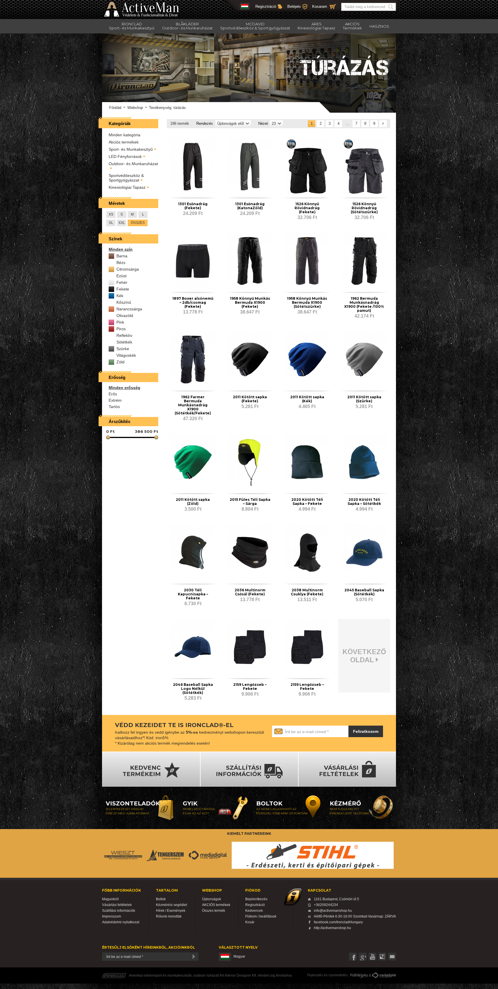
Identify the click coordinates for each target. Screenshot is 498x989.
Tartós (114, 406)
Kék (119, 295)
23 (274, 123)
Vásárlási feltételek (117, 905)
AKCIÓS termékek (216, 905)
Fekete (122, 289)
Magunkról (110, 899)
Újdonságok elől (230, 123)
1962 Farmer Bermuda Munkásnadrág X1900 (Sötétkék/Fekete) (193, 405)
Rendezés (204, 123)
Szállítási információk (118, 911)
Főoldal (115, 107)
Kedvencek (254, 911)
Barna (121, 256)
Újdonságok (211, 899)
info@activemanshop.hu (333, 911)
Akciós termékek (124, 142)
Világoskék (126, 355)
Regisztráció (265, 6)
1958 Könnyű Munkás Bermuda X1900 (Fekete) (250, 302)
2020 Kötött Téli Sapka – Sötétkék (364, 501)
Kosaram (319, 6)
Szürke (122, 348)
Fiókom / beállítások (260, 916)
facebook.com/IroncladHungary (338, 922)
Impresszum (111, 916)
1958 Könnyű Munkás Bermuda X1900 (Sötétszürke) (307, 302)
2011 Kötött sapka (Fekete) (250, 399)
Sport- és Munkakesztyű (131, 149)
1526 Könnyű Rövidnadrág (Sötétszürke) (364, 208)
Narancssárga (129, 309)
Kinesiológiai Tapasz (127, 187)
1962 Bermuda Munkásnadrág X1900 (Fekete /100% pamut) (364, 304)
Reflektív (124, 335)
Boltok (161, 899)
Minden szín (121, 249)
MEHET (392, 7)
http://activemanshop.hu (332, 928)
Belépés (294, 6)
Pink (120, 322)
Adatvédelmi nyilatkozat (120, 922)
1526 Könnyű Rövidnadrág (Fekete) (307, 208)
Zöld (120, 362)
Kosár (249, 922)
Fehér (121, 282)
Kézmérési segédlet (171, 905)
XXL (121, 223)
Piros (121, 328)
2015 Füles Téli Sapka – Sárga (250, 501)
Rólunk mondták (169, 916)
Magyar (239, 956)
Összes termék (213, 911)
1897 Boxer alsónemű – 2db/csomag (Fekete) (192, 302)
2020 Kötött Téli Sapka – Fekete (307, 501)
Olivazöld (124, 315)
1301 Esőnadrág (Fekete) (192, 206)
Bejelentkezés (256, 899)
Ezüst (121, 275)
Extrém (115, 400)
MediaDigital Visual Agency (384, 976)
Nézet (263, 123)
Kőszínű (123, 302)
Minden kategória (124, 135)
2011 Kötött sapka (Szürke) (364, 399)
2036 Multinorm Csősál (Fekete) (250, 592)
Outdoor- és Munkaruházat (133, 163)
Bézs (120, 262)
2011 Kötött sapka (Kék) (307, 399)
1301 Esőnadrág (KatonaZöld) (250, 206)
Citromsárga (127, 269)
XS (111, 214)
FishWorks (359, 976)
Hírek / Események (170, 911)
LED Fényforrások (125, 156)
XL (111, 223)
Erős (113, 394)
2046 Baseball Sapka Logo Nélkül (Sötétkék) (193, 688)
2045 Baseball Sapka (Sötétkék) (364, 592)
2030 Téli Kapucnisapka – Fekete (193, 594)
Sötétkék (124, 342)
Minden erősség (124, 387)
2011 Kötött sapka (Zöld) (193, 501)
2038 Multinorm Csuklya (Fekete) (307, 592)
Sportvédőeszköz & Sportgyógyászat (126, 177)
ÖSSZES (138, 223)
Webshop (135, 107)
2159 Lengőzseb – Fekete (250, 686)
